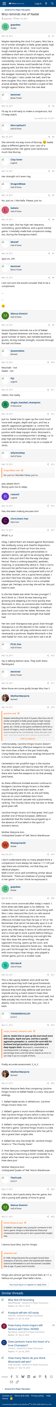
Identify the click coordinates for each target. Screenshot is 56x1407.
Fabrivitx (11, 1315)
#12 (52, 414)
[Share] (49, 36)
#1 (53, 36)
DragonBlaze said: (12, 470)
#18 (52, 707)
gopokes (8, 18)
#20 (52, 898)
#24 (52, 1189)
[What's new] (46, 3)
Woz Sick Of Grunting (21, 1300)
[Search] (52, 3)
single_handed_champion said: (18, 1031)
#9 (53, 325)
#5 (53, 195)
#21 (52, 974)
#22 (52, 1025)
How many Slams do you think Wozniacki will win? (26, 1359)
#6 (53, 219)
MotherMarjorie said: (13, 1222)
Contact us (7, 1395)
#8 (53, 277)
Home (5, 1398)
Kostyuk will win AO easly (23, 1312)
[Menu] (4, 3)
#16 (52, 655)
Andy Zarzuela (14, 1364)
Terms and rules (21, 1395)
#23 (52, 1083)
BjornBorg (12, 1332)
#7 (53, 253)
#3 (53, 136)
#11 (52, 389)
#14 (52, 506)
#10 (52, 362)
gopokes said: (10, 713)
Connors (11, 1348)
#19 (52, 854)
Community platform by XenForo (26, 1404)
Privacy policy (37, 1395)
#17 (52, 683)
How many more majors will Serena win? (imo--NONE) (25, 1327)
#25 (52, 1216)
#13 (52, 464)
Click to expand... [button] (28, 738)
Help (48, 1395)
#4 (53, 171)
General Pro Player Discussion (35, 1303)
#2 (53, 106)
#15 (52, 530)
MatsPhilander (14, 1303)
